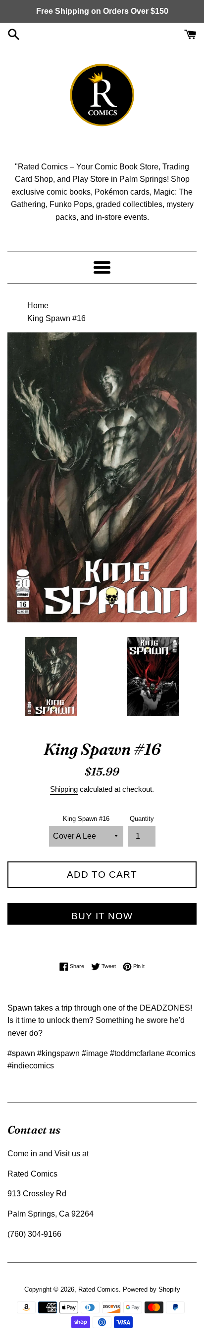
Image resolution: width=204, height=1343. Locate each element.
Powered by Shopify (151, 1289)
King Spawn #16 (86, 818)
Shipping (64, 789)
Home (38, 305)
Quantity (142, 818)
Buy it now (102, 916)
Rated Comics (98, 1289)
